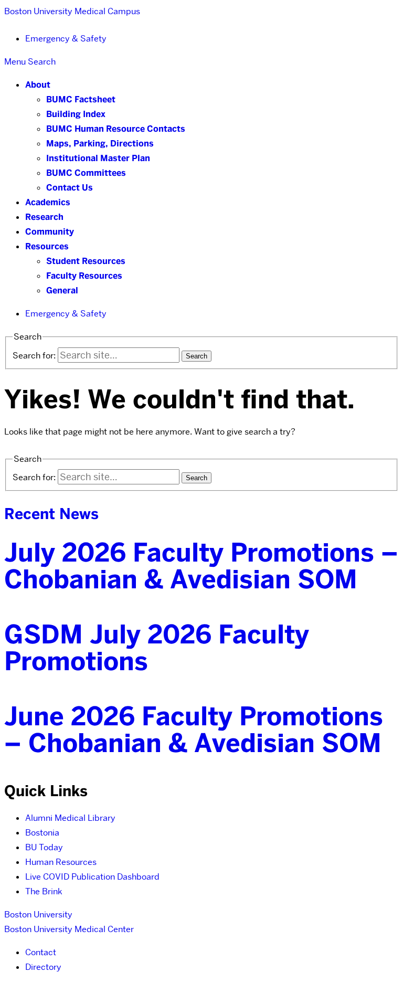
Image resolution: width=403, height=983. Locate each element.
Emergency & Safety (66, 38)
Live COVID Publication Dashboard (92, 876)
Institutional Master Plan (98, 158)
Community (49, 231)
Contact (40, 952)
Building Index (75, 114)
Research (44, 217)
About (37, 84)
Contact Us (69, 187)
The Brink (43, 891)
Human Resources (61, 862)
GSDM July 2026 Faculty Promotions (156, 648)
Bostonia (42, 832)
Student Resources (85, 261)
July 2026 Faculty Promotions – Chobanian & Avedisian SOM (201, 566)
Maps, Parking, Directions (100, 143)
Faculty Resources (84, 275)
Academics (47, 202)
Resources (47, 246)
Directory (43, 967)
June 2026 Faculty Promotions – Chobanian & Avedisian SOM (193, 729)
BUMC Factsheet (80, 99)
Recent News (51, 513)
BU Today (44, 847)
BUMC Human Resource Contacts (115, 128)
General (62, 290)
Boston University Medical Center (69, 929)
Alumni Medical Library (70, 817)
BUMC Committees (86, 172)
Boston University (38, 914)
